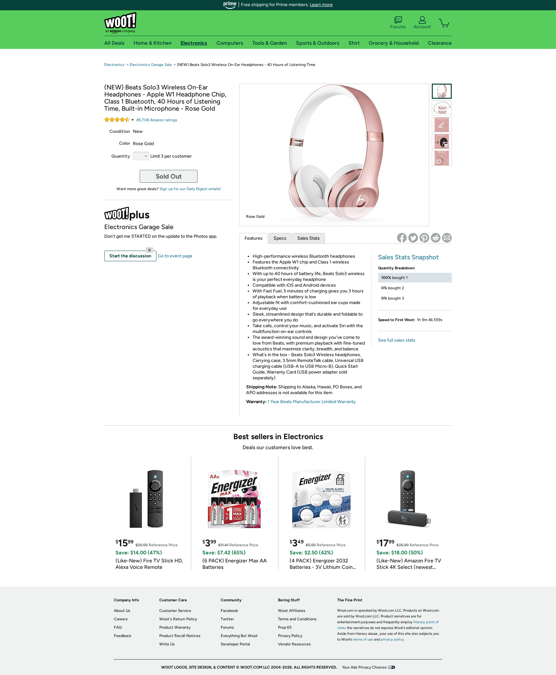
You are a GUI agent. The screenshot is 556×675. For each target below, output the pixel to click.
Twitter (227, 619)
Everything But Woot (239, 635)
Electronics (114, 64)
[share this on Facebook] (402, 238)
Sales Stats (308, 238)
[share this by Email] (447, 238)
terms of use (363, 639)
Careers (121, 619)
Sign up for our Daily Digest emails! (190, 189)
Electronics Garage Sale (151, 64)
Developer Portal (235, 644)
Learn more (321, 4)
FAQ (118, 627)
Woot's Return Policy (178, 619)
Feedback (122, 635)
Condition (119, 131)
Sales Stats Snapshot (408, 257)
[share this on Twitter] (413, 238)
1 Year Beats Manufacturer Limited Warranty (311, 401)
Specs (279, 238)
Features (254, 238)
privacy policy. (392, 639)
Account (422, 27)
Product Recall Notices (179, 635)
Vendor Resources (294, 644)
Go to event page (175, 256)
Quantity (120, 156)
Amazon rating (156, 120)
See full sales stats (396, 340)
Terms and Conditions (297, 619)
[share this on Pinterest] (424, 238)
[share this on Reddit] (435, 238)
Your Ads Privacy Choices (364, 667)
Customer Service (175, 610)
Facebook (229, 610)
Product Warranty (174, 627)
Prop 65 (285, 627)
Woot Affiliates (291, 610)
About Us (122, 610)
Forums (398, 27)
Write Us (167, 644)
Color (124, 143)
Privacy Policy (290, 635)
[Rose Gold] (442, 91)
